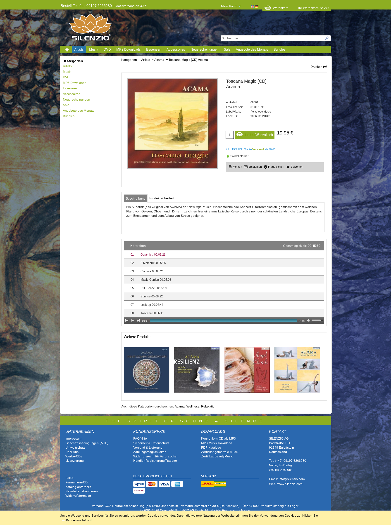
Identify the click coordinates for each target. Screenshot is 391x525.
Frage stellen (276, 166)
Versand (258, 149)
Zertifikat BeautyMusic (217, 456)
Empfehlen (255, 166)
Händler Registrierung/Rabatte (155, 460)
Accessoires (176, 49)
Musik (93, 49)
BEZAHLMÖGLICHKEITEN (152, 476)
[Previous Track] (127, 320)
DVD (107, 49)
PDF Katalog (210, 447)
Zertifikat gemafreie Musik (219, 452)
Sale (227, 49)
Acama (180, 406)
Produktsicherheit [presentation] (161, 198)
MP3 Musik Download (216, 443)
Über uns (72, 452)
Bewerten (297, 166)
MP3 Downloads (128, 49)
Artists (79, 49)
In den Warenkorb (259, 135)
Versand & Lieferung (147, 447)
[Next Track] (138, 320)
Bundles (280, 49)
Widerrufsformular (78, 495)
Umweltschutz (75, 447)
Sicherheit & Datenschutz (151, 443)
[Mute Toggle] (308, 320)
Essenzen (153, 49)
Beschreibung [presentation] (135, 198)
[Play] (132, 320)
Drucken (316, 66)
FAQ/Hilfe (140, 438)
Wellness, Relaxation (201, 406)
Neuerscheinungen (204, 49)
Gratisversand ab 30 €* (131, 6)
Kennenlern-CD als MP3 (218, 438)
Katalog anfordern (78, 487)
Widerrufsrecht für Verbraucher (155, 456)
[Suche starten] (327, 38)
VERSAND (208, 476)
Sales (69, 478)
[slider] (318, 320)
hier (62, 520)
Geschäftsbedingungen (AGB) (86, 443)
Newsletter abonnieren (81, 491)
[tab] (136, 198)
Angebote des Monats (252, 49)
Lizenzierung (74, 460)
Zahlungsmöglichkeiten (149, 452)
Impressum (73, 438)
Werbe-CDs (73, 456)
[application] (224, 282)
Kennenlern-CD (76, 482)
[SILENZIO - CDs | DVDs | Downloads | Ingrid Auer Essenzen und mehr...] (90, 28)
